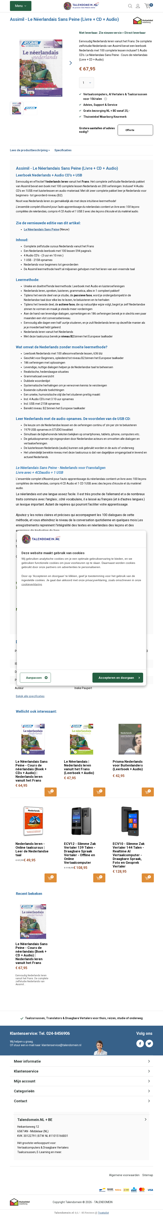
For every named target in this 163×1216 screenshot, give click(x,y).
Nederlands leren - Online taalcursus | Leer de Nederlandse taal (32, 849)
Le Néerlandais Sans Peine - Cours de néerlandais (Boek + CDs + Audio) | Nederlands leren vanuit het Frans (32, 771)
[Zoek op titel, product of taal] (130, 6)
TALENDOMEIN (103, 1202)
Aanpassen (34, 677)
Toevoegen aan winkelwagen (51, 792)
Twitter (149, 1043)
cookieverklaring (31, 584)
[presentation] (67, 62)
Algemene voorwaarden (124, 1175)
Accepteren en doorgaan (116, 677)
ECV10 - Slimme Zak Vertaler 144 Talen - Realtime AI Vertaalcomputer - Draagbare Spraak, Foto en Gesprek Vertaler (129, 855)
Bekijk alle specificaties (30, 696)
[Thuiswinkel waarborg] (20, 1202)
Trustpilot (103, 1212)
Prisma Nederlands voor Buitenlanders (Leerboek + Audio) (128, 765)
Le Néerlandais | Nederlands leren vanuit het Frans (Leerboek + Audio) (79, 767)
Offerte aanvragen (132, 132)
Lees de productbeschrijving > (30, 150)
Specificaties (63, 150)
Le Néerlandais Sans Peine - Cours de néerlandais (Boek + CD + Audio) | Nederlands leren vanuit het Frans (32, 953)
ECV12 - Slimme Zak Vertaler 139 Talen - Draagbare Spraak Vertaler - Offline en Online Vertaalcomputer (80, 853)
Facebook (140, 1043)
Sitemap (147, 1175)
